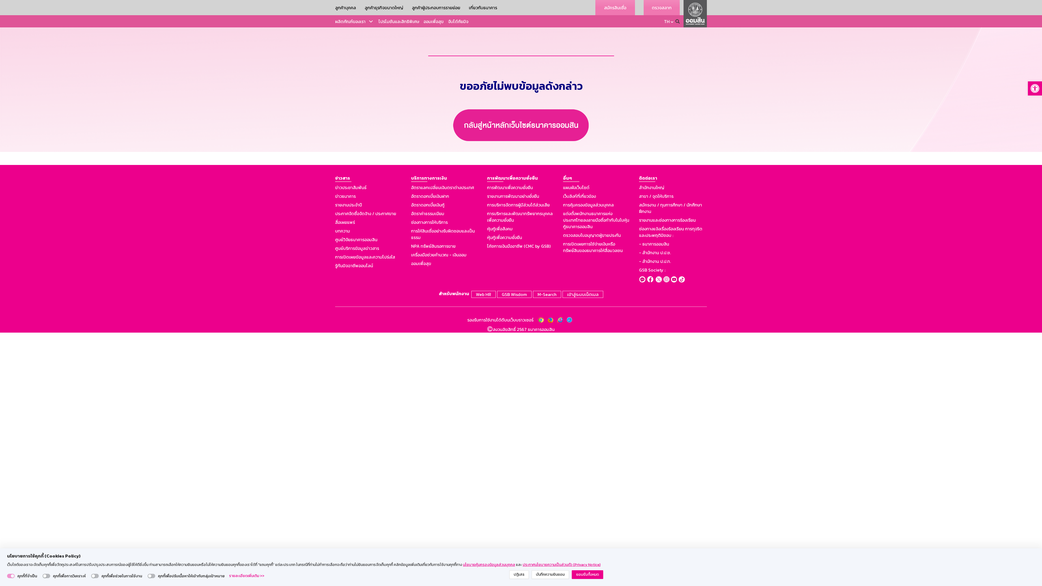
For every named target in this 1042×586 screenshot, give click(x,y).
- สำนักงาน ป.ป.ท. (655, 261)
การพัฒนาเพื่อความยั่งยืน (510, 187)
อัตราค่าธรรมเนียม (427, 213)
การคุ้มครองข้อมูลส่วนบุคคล (588, 205)
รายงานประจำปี (348, 205)
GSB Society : (652, 270)
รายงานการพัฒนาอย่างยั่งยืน (513, 196)
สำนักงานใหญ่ (651, 187)
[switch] (11, 576)
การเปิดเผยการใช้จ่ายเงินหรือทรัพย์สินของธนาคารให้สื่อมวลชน (593, 247)
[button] (1035, 88)
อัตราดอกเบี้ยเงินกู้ (427, 205)
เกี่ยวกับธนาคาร (483, 7)
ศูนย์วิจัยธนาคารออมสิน (356, 239)
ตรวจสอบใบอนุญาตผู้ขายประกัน (592, 235)
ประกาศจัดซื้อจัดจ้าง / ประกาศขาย (365, 213)
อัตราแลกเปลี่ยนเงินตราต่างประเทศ (442, 187)
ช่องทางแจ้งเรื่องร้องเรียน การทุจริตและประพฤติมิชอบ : (670, 231)
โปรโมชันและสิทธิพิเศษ (399, 21)
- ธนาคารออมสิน (654, 244)
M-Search (547, 294)
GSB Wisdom (514, 294)
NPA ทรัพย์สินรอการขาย (433, 246)
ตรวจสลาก (662, 7)
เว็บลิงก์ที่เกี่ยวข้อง (579, 196)
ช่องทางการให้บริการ (429, 222)
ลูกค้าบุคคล (345, 7)
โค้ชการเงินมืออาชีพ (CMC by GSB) (519, 246)
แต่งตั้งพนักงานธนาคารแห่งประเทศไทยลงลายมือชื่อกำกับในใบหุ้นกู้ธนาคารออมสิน (596, 220)
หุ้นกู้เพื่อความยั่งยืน (504, 237)
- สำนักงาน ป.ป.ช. (655, 252)
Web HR (483, 294)
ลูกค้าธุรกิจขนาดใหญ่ (384, 7)
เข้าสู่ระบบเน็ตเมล (583, 294)
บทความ (342, 231)
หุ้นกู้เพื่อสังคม (500, 228)
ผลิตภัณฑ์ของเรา (350, 21)
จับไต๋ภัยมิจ (458, 21)
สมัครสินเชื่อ (615, 7)
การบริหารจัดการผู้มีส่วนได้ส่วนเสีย (518, 205)
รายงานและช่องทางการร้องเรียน (667, 220)
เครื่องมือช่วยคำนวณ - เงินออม (438, 254)
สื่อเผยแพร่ (345, 222)
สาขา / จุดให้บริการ (656, 196)
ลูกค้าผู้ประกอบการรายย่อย (436, 7)
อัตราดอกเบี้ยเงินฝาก (430, 196)
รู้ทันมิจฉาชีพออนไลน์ (354, 265)
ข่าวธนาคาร (345, 196)
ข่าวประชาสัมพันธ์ (351, 187)
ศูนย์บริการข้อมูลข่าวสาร (357, 248)
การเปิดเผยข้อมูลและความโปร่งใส (365, 257)
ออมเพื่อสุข (434, 21)
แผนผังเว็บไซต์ (576, 187)
